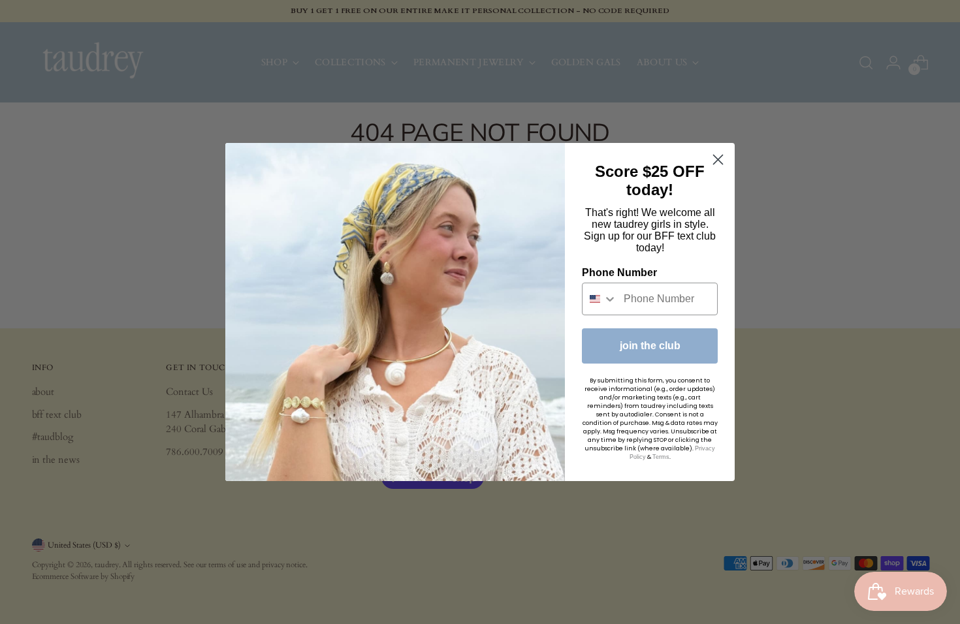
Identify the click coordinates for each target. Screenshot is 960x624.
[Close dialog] (718, 159)
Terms (660, 457)
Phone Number (619, 272)
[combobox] (600, 299)
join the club (650, 345)
